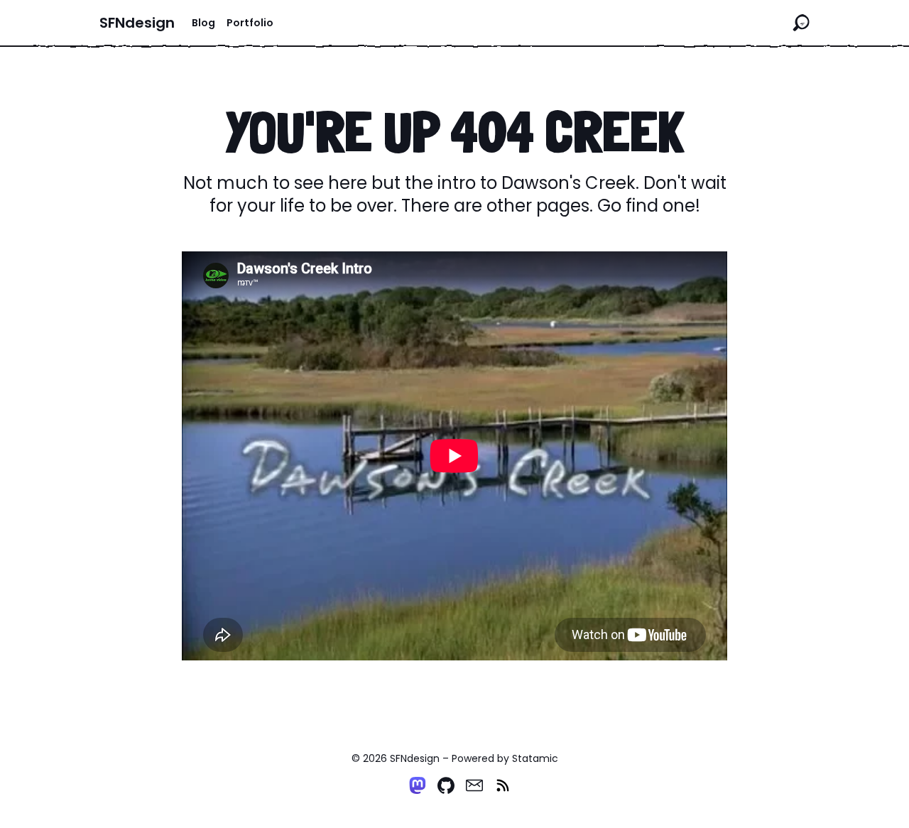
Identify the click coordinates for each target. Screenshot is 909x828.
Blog (203, 23)
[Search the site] (801, 22)
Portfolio (250, 23)
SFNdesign (137, 23)
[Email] (474, 785)
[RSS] (502, 785)
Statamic (535, 758)
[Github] (445, 785)
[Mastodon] (417, 785)
